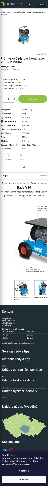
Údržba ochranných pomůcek (22, 369)
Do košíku (33, 99)
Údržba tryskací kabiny (18, 380)
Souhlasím (24, 479)
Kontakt (7, 311)
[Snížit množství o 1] (3, 98)
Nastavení (24, 471)
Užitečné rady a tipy (16, 359)
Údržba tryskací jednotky (19, 391)
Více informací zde (22, 464)
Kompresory (27, 110)
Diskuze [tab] (44, 175)
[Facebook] (24, 167)
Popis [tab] (5, 175)
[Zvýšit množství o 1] (14, 98)
